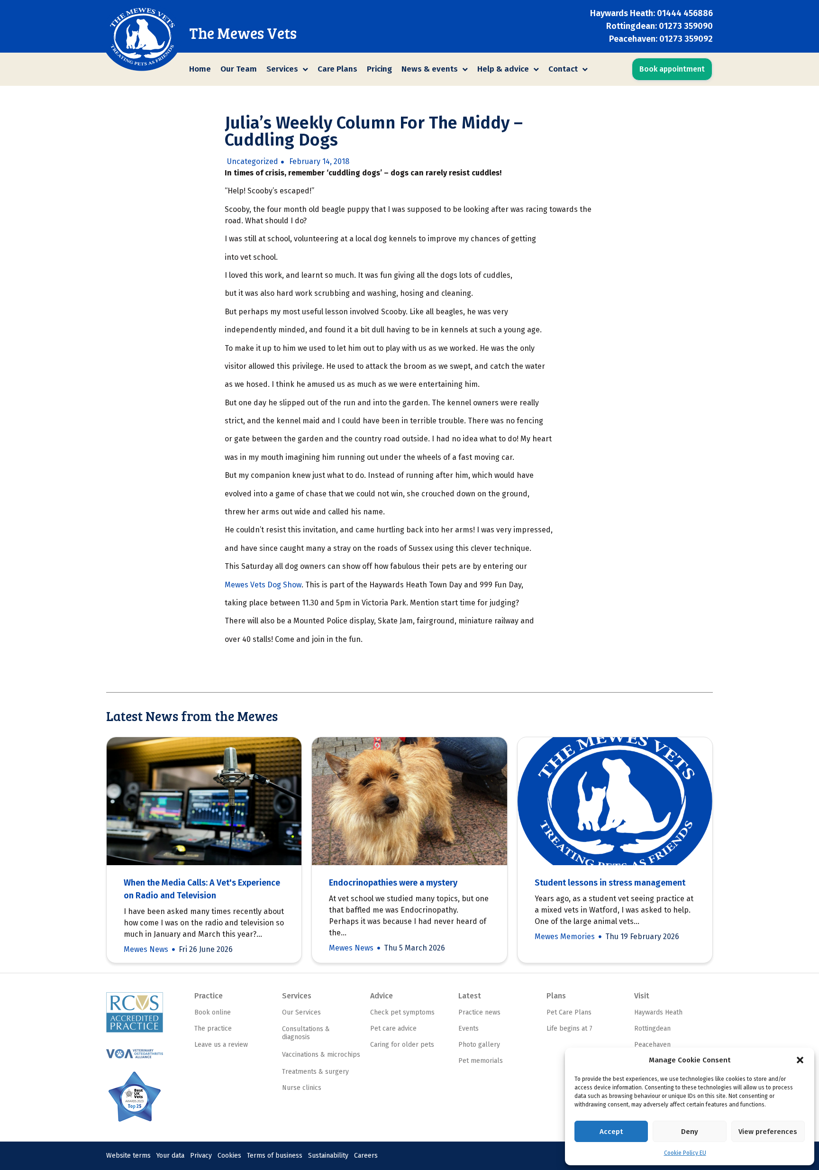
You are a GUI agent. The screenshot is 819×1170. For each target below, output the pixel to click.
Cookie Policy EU (685, 1153)
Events (468, 1028)
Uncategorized (252, 161)
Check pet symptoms (402, 1012)
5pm (343, 602)
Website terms (128, 1156)
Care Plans (337, 69)
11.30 (310, 602)
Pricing (379, 69)
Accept (611, 1131)
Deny (689, 1131)
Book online (212, 1012)
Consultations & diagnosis (306, 1033)
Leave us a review (221, 1045)
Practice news (479, 1012)
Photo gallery (479, 1045)
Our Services (301, 1012)
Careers (366, 1156)
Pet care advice (393, 1028)
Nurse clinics (301, 1088)
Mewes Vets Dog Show (263, 584)
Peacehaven (652, 1045)
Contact (563, 69)
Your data (170, 1156)
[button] (800, 1060)
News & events (429, 69)
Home (200, 69)
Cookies (229, 1156)
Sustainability (328, 1156)
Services (282, 69)
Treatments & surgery (315, 1072)
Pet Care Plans (569, 1012)
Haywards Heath (658, 1012)
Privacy (201, 1156)
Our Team (238, 69)
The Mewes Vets (243, 33)
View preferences (767, 1131)
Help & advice (503, 69)
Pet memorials (480, 1061)
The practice (213, 1028)
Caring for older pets (402, 1045)
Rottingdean (652, 1028)
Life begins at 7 (569, 1028)
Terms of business (274, 1156)
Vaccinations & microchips (321, 1055)
